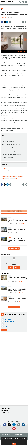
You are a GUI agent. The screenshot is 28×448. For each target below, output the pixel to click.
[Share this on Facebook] (2, 22)
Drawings (4, 168)
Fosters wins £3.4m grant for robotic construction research (17, 299)
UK (16, 178)
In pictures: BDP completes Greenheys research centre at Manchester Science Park (17, 240)
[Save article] (26, 22)
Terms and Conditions (19, 434)
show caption (21, 51)
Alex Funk (21, 243)
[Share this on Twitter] (4, 22)
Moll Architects (6, 178)
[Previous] (3, 39)
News (2, 9)
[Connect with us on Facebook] (4, 425)
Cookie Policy (6, 436)
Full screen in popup (2, 33)
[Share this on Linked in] (7, 22)
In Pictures (20, 176)
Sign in (10, 19)
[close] (27, 19)
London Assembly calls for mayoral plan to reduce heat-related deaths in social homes (17, 279)
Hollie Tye (4, 17)
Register (17, 267)
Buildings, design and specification (10, 176)
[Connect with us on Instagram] (23, 425)
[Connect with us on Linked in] (14, 425)
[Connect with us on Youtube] (14, 429)
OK (14, 443)
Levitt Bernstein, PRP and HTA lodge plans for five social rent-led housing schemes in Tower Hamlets (17, 289)
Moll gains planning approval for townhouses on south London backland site (17, 220)
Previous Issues (6, 408)
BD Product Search (6, 415)
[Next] (25, 39)
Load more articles (14, 248)
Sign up (4, 330)
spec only (12, 178)
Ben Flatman (21, 223)
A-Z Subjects (5, 410)
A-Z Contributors (6, 412)
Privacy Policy (14, 436)
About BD (21, 436)
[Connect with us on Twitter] (9, 425)
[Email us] (18, 425)
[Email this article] (10, 22)
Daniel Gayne (21, 301)
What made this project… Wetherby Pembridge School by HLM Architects (16, 230)
